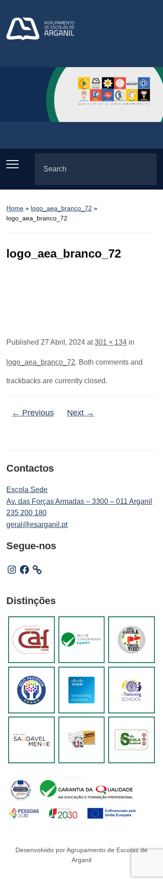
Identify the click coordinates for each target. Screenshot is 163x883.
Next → (80, 412)
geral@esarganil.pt (36, 524)
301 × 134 (111, 342)
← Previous (33, 412)
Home (15, 208)
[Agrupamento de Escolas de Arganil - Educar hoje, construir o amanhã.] (40, 28)
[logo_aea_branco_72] (82, 297)
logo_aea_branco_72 (61, 208)
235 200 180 (26, 513)
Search (142, 169)
